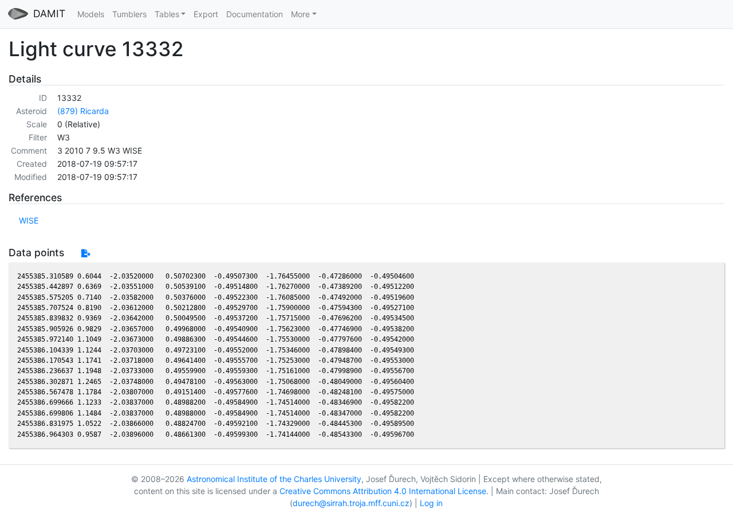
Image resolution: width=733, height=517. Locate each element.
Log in (431, 503)
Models (90, 14)
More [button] (300, 14)
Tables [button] (167, 14)
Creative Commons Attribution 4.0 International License (382, 491)
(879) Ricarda (83, 111)
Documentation (254, 14)
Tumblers (129, 14)
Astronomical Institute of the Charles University (274, 479)
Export (206, 14)
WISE (28, 220)
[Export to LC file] (85, 253)
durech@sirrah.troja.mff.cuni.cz (351, 503)
